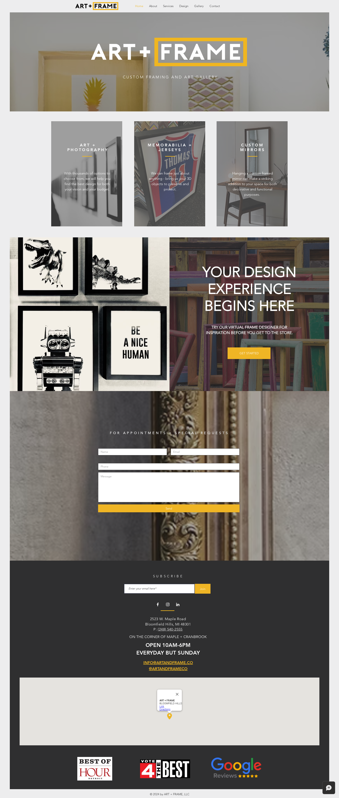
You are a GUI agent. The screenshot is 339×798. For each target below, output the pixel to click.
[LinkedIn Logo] (177, 604)
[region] (86, 173)
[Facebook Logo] (157, 604)
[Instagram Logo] (167, 604)
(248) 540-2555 (170, 629)
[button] (168, 6)
